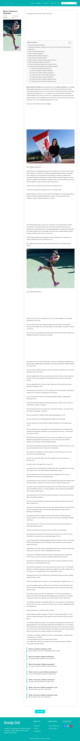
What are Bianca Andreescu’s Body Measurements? (42, 60)
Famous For (32, 49)
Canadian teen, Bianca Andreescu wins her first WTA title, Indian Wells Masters (50, 47)
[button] (58, 3)
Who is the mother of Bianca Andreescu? (43, 73)
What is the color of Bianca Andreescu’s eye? (44, 79)
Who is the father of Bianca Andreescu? (42, 70)
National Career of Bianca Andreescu (38, 56)
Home (32, 3)
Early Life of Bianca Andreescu (37, 51)
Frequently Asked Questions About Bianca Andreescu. (43, 66)
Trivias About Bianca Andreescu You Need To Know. (43, 64)
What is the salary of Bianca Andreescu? (43, 77)
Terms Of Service (54, 726)
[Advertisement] (51, 28)
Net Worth (46, 3)
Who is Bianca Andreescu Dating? (38, 58)
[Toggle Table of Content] (69, 42)
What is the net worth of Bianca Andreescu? (44, 75)
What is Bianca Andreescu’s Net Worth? (39, 62)
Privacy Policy (53, 728)
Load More (40, 711)
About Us (37, 726)
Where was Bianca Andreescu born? (42, 68)
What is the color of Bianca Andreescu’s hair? (44, 81)
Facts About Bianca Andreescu (37, 45)
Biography (38, 3)
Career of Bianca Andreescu (36, 53)
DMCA (36, 728)
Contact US (53, 3)
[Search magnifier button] (76, 3)
